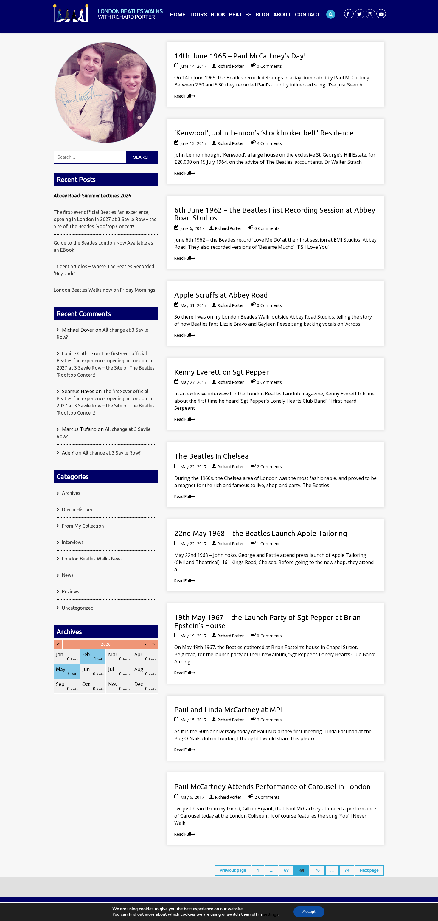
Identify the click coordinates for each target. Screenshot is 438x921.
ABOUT (282, 14)
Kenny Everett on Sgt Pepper (221, 372)
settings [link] (270, 914)
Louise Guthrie (77, 353)
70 (315, 869)
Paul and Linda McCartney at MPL (229, 710)
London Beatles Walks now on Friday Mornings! (105, 290)
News (68, 575)
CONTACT (307, 14)
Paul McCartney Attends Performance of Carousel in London (272, 787)
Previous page (233, 870)
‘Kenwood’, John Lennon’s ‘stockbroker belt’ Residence (264, 133)
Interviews (73, 542)
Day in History (77, 509)
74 (344, 869)
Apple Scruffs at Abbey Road (221, 295)
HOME (177, 14)
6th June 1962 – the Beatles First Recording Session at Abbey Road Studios (274, 214)
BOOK (218, 14)
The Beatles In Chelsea (211, 456)
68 (284, 869)
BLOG (262, 14)
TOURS (198, 14)
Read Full (182, 96)
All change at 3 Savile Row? (112, 452)
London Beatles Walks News (92, 558)
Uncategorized (78, 608)
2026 (106, 644)
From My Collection (83, 526)
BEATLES (240, 14)
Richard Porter (231, 66)
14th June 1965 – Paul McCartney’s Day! (240, 56)
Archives (71, 493)
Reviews (70, 591)
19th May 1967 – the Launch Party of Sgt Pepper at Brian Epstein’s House (267, 621)
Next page (369, 870)
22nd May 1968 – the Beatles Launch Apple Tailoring (260, 533)
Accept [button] (309, 911)
